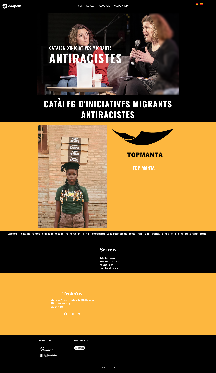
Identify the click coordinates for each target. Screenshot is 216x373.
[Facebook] (65, 314)
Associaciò (104, 6)
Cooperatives (121, 6)
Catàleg (90, 6)
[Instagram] (72, 314)
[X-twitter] (79, 314)
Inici (80, 6)
